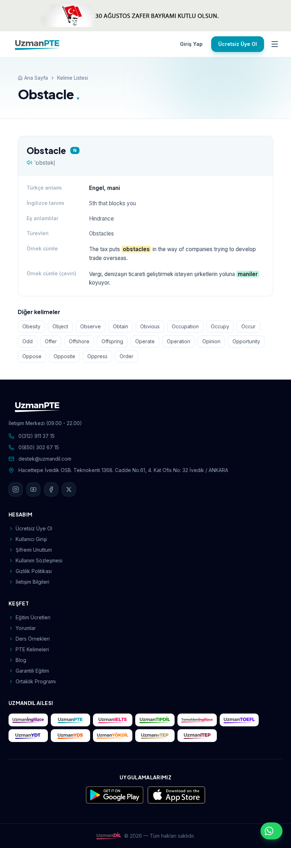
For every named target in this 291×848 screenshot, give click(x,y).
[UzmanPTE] (38, 44)
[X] (69, 489)
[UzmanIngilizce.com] (28, 720)
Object (60, 326)
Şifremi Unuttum (34, 550)
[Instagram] (16, 489)
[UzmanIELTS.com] (112, 720)
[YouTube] (33, 489)
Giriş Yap (191, 44)
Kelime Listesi (72, 78)
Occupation (185, 326)
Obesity (31, 326)
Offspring (112, 341)
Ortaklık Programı (36, 681)
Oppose (32, 356)
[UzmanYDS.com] (70, 735)
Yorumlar (26, 628)
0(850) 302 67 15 (38, 447)
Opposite (64, 356)
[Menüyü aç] (274, 44)
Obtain (120, 326)
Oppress (97, 356)
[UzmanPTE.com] (70, 720)
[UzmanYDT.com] (28, 735)
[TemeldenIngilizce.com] (197, 720)
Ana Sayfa (36, 78)
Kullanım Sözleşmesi (39, 560)
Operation (178, 341)
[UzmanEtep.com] (155, 735)
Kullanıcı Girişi (31, 539)
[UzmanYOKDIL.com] (112, 735)
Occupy (220, 326)
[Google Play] (114, 795)
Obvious (150, 326)
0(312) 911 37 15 (36, 436)
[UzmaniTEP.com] (197, 735)
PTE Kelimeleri (32, 649)
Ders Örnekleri (33, 639)
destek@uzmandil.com (44, 459)
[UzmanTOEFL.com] (239, 720)
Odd (27, 341)
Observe (90, 326)
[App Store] (176, 795)
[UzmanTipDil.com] (155, 720)
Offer (51, 341)
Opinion (211, 341)
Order (126, 356)
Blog (21, 660)
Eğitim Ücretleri (33, 617)
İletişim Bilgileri (32, 582)
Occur (248, 326)
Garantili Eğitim (32, 671)
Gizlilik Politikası (34, 571)
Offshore (79, 341)
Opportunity (246, 341)
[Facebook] (51, 489)
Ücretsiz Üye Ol (237, 44)
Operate (145, 341)
